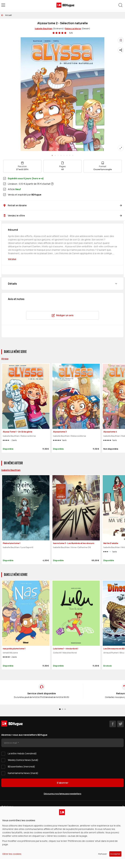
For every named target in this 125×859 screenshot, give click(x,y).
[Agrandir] (121, 148)
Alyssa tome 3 (60, 431)
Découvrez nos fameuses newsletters (62, 793)
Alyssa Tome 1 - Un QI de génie (17, 431)
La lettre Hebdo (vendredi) (22, 753)
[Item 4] (63, 155)
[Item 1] (55, 155)
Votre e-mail (10, 742)
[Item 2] (58, 155)
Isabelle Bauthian (43, 28)
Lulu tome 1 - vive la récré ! (65, 648)
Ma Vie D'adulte (110, 543)
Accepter (115, 853)
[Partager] (121, 50)
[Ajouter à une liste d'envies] (121, 40)
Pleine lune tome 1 (11, 543)
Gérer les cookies (11, 853)
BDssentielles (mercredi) (21, 766)
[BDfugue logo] (65, 5)
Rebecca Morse (73, 28)
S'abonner (62, 782)
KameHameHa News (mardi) (23, 773)
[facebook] (112, 724)
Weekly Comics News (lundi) (23, 760)
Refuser (102, 853)
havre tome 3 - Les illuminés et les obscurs (73, 543)
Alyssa (4, 358)
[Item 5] (66, 155)
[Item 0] (52, 155)
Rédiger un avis (64, 315)
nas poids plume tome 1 (14, 648)
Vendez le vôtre (16, 215)
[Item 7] (72, 155)
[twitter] (120, 724)
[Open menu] (3, 5)
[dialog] (62, 832)
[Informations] (52, 184)
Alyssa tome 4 (110, 431)
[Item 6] (69, 155)
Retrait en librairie (17, 205)
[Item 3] (61, 155)
